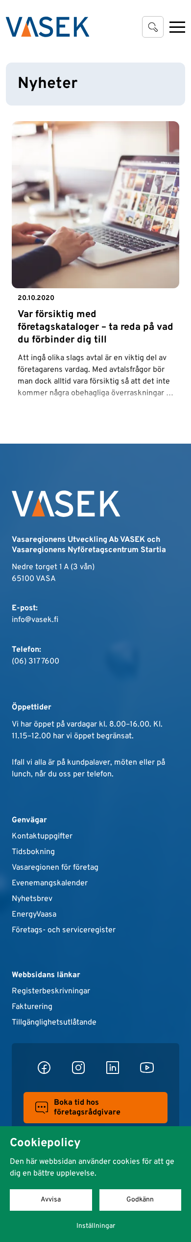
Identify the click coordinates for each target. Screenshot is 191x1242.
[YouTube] (147, 1067)
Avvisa (51, 1200)
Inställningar (95, 1226)
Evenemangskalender (50, 883)
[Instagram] (78, 1067)
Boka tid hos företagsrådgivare (87, 1107)
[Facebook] (44, 1067)
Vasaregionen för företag (55, 868)
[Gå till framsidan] (47, 27)
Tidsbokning (33, 852)
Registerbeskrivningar (51, 991)
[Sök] (153, 27)
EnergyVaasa (34, 915)
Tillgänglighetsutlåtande (54, 1023)
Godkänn (140, 1200)
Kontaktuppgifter (42, 836)
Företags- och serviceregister (64, 930)
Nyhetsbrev (32, 899)
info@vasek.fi (35, 620)
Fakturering (32, 1007)
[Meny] (177, 27)
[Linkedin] (112, 1067)
